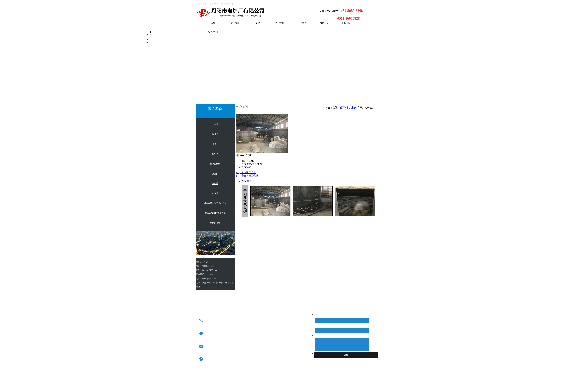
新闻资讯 (346, 23)
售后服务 (324, 23)
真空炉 (215, 174)
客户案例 (280, 23)
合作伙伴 (302, 23)
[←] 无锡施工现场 (246, 172)
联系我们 (213, 32)
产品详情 (246, 181)
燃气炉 (215, 154)
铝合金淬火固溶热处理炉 (215, 203)
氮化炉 (215, 193)
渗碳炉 (215, 183)
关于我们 (235, 23)
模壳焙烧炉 (215, 164)
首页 (213, 23)
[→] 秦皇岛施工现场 (247, 175)
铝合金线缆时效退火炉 (215, 213)
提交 (346, 355)
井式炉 (215, 144)
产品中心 (257, 23)
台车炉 (215, 124)
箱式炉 (215, 134)
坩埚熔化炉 (215, 223)
